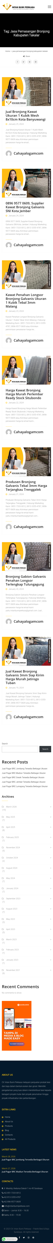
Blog (7, 1130)
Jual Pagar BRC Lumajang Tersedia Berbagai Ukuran (25, 786)
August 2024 (11, 868)
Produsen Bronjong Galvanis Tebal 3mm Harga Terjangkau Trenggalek (26, 486)
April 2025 (10, 827)
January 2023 (12, 960)
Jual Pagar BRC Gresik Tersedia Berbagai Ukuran (23, 777)
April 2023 (10, 929)
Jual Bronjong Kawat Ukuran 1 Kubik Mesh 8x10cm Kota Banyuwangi (25, 115)
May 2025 (10, 817)
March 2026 (11, 807)
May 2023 (10, 919)
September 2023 (13, 898)
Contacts (9, 1135)
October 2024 (12, 858)
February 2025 (12, 837)
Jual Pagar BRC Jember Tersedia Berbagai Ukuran (23, 782)
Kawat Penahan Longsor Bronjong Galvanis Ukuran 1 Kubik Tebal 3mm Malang (26, 301)
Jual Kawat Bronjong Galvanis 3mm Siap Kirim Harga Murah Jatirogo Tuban (25, 677)
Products (9, 1126)
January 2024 (12, 888)
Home (7, 1117)
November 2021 (13, 970)
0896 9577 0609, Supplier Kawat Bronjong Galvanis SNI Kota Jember (25, 207)
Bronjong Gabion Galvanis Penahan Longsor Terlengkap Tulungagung (26, 580)
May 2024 (10, 878)
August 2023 (11, 909)
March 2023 (11, 939)
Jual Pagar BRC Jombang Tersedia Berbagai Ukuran (24, 768)
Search (5, 743)
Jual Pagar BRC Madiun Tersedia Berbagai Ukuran (24, 773)
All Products (10, 1139)
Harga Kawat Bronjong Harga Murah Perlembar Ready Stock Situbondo (24, 394)
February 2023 (12, 949)
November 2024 (13, 847)
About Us (9, 1121)
